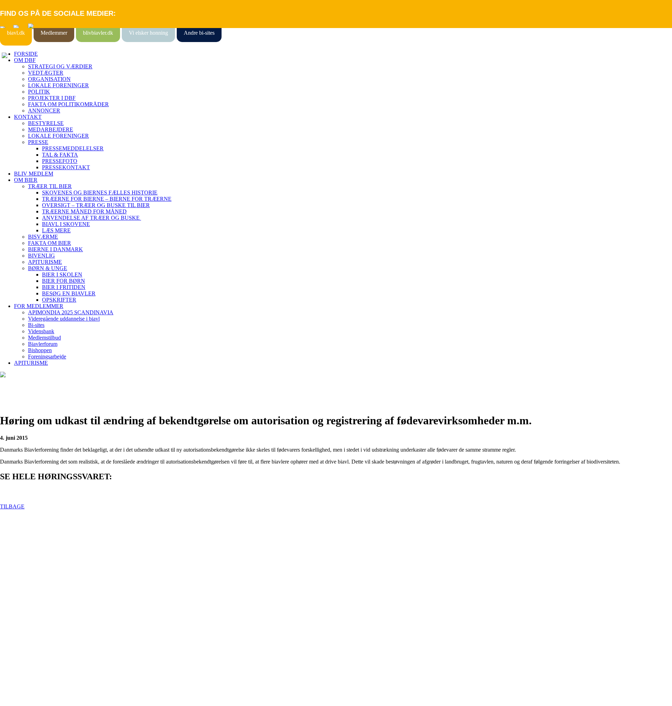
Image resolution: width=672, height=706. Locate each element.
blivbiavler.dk (98, 33)
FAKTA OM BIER (49, 243)
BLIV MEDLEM (33, 174)
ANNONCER (44, 111)
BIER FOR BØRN (63, 281)
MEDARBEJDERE (50, 129)
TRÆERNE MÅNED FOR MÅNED (84, 211)
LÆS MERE (56, 230)
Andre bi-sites (199, 33)
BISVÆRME (43, 237)
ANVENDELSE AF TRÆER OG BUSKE (91, 218)
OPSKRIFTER (59, 300)
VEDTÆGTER (45, 73)
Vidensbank (41, 331)
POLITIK (39, 92)
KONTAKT (28, 117)
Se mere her (14, 697)
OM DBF (25, 60)
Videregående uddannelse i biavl (64, 319)
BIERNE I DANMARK (55, 249)
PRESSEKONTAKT (66, 167)
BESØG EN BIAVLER (69, 293)
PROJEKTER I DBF (52, 98)
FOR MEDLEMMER (38, 306)
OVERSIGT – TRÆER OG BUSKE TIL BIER (96, 205)
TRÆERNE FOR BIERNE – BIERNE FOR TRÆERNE (107, 199)
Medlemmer (54, 33)
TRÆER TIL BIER (50, 186)
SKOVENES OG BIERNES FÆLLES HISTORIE (100, 193)
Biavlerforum (42, 344)
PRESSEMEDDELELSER (73, 148)
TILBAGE (12, 506)
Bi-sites (36, 325)
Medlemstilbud (44, 338)
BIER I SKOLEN (62, 274)
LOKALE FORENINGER (58, 85)
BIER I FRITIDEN (63, 287)
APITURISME (45, 262)
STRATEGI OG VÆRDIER (60, 66)
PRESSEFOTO (59, 161)
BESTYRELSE (46, 123)
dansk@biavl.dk (36, 623)
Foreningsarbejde (47, 356)
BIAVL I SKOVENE (66, 224)
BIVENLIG (41, 256)
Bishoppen (40, 350)
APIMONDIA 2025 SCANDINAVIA (70, 312)
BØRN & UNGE (47, 268)
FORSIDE (26, 54)
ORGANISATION (49, 79)
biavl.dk (16, 33)
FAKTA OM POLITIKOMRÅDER (68, 104)
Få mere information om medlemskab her (45, 560)
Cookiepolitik (15, 566)
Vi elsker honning (148, 33)
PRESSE (38, 142)
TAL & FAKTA (60, 155)
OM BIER (25, 180)
